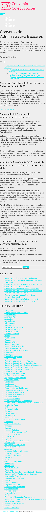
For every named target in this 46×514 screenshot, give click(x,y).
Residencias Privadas (13, 476)
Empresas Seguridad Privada (16, 388)
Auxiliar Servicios (11, 332)
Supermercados (11, 489)
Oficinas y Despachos (13, 461)
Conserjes (8, 355)
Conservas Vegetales (13, 357)
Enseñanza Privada (12, 397)
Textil (6, 495)
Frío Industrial (9, 415)
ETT (6, 407)
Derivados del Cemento (14, 376)
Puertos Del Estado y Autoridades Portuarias (23, 472)
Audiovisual (9, 325)
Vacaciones (9, 506)
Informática (9, 436)
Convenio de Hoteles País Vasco (18, 293)
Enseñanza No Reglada (14, 394)
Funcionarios (9, 417)
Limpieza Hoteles (11, 453)
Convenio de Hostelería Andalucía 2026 (20, 278)
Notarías (7, 459)
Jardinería (8, 449)
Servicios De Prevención (14, 487)
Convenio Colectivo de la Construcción (20, 363)
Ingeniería (8, 438)
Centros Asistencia (12, 344)
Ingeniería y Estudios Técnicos (16, 441)
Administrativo (10, 315)
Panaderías (9, 464)
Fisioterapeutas (10, 413)
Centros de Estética (12, 348)
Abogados (8, 311)
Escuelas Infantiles (12, 399)
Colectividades (10, 352)
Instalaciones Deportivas (14, 445)
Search (26, 267)
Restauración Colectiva (14, 478)
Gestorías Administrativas (15, 420)
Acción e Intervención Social (16, 313)
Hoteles (7, 428)
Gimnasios (8, 422)
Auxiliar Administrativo (13, 327)
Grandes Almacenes (12, 424)
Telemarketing (10, 493)
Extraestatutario (11, 409)
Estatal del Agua (11, 405)
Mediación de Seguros (13, 455)
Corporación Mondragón (14, 373)
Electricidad (9, 382)
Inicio (7, 18)
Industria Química (11, 430)
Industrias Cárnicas (12, 434)
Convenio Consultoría (13, 371)
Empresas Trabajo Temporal (16, 390)
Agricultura (8, 319)
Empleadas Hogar (12, 386)
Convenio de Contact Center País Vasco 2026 (23, 291)
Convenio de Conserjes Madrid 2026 (19, 301)
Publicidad (8, 470)
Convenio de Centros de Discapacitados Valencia (24, 284)
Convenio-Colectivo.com (9, 511)
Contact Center (10, 359)
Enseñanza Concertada (14, 392)
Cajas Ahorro (9, 338)
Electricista (9, 384)
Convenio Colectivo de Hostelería (18, 361)
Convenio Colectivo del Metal (16, 369)
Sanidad (7, 480)
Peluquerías (9, 466)
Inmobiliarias (9, 443)
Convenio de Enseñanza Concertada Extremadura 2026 (19, 296)
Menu (2, 14)
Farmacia (8, 411)
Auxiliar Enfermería (12, 329)
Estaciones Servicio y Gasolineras (18, 401)
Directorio (10, 20)
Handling (8, 426)
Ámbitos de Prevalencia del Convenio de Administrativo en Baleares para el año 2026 (25, 74)
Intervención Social (12, 447)
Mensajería (9, 457)
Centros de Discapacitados (15, 346)
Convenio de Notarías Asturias (16, 287)
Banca (7, 336)
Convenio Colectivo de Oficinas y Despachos (23, 365)
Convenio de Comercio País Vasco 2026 (21, 299)
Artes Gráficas (10, 323)
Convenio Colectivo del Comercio (18, 367)
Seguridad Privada (12, 485)
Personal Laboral (11, 468)
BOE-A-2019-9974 (8, 109)
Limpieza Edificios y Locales (16, 451)
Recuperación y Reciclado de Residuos (20, 474)
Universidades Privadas (14, 503)
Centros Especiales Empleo (16, 350)
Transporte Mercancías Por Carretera (19, 497)
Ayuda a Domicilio (11, 334)
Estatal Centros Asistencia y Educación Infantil (23, 403)
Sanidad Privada (11, 482)
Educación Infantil (11, 380)
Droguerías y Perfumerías (15, 378)
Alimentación (9, 321)
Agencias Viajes (11, 317)
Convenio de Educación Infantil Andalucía (21, 289)
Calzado (7, 340)
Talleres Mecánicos (12, 491)
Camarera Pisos (11, 342)
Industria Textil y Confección (16, 432)
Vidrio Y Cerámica (11, 508)
